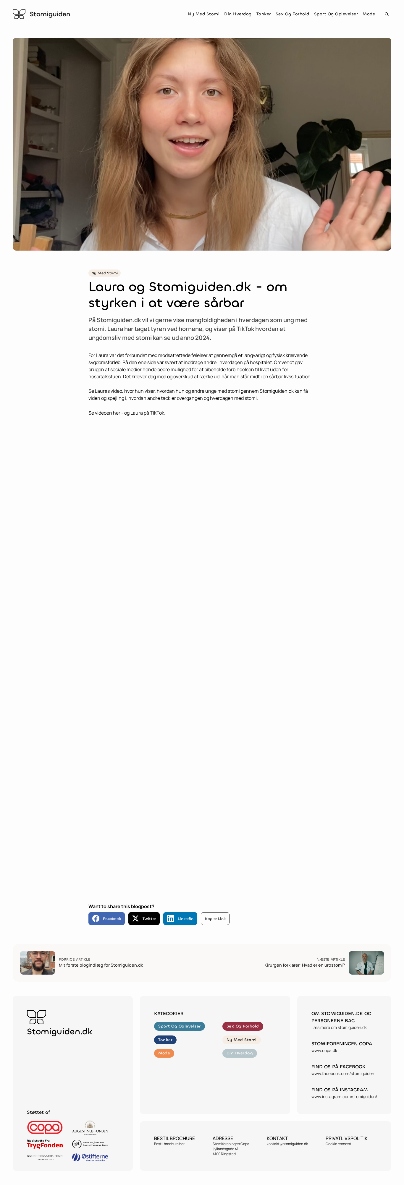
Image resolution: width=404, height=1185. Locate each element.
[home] (41, 14)
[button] (386, 14)
